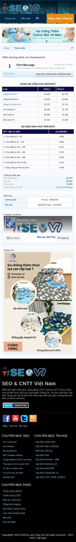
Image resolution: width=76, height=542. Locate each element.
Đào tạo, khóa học (12, 500)
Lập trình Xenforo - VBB (47, 459)
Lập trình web (42, 455)
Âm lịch (9, 205)
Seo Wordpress (10, 451)
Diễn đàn (25, 18)
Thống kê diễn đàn (12, 175)
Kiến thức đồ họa (44, 450)
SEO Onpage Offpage (13, 455)
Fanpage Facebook (12, 214)
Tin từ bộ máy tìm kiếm (13, 473)
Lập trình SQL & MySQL (47, 446)
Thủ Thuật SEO (10, 442)
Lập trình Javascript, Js (46, 473)
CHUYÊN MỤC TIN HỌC (51, 435)
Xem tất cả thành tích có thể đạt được (54, 74)
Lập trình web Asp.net (46, 464)
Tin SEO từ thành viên (13, 468)
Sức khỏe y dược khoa (14, 508)
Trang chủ (10, 18)
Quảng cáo (9, 250)
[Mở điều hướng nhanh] (72, 48)
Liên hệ (13, 426)
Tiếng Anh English (12, 504)
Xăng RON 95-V (10, 94)
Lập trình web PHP (44, 468)
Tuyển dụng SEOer (12, 491)
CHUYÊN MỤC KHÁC (17, 484)
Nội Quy (23, 426)
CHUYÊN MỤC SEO (15, 435)
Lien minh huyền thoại (14, 513)
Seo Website (8, 446)
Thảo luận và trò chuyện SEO (16, 464)
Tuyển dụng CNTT (12, 495)
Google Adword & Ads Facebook (17, 459)
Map (5, 426)
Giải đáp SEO (9, 477)
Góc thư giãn (9, 522)
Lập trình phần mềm (45, 442)
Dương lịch (10, 200)
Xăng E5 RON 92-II (12, 104)
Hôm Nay (8, 196)
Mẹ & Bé (7, 517)
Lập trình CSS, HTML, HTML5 (50, 477)
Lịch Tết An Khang (64, 187)
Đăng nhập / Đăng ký (60, 18)
